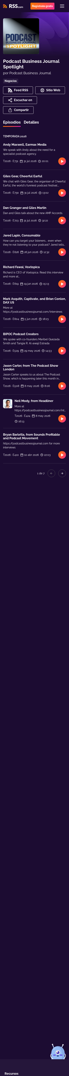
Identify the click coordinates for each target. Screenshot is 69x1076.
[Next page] (62, 473)
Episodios (12, 122)
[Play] (62, 161)
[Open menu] (62, 6)
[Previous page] (51, 473)
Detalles (31, 122)
